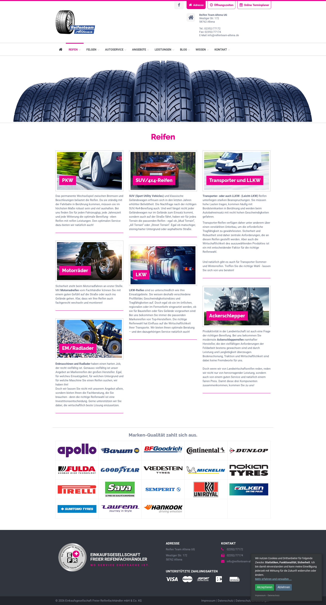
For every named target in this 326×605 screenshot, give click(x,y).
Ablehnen (284, 587)
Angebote (139, 49)
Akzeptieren (264, 587)
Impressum (208, 600)
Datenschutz (225, 600)
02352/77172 (235, 549)
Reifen (73, 49)
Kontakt (221, 49)
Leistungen (163, 49)
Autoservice (114, 49)
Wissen (201, 49)
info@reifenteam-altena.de (243, 561)
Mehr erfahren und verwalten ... (273, 578)
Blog (184, 49)
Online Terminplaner (256, 5)
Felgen (91, 49)
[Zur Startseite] (75, 22)
